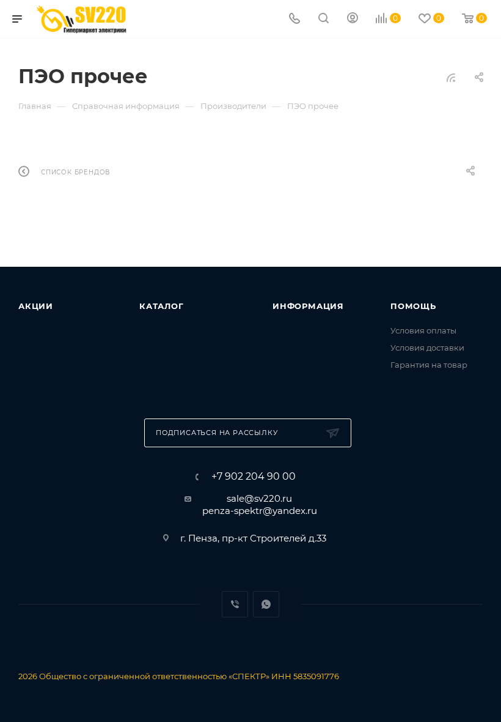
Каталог (161, 306)
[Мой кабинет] (352, 19)
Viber (235, 604)
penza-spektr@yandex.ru (259, 510)
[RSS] (451, 77)
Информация (308, 306)
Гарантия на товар (428, 365)
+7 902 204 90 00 (253, 477)
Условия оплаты (423, 330)
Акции (35, 306)
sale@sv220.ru (259, 498)
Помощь (413, 306)
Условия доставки (427, 347)
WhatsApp (266, 604)
